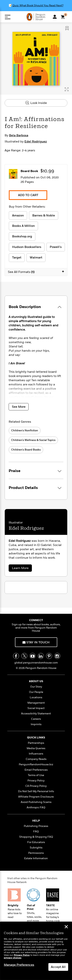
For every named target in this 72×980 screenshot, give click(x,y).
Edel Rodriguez (35, 141)
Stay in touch (38, 642)
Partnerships (36, 743)
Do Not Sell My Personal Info (36, 791)
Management (36, 703)
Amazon (18, 215)
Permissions (36, 853)
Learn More (21, 569)
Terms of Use (36, 775)
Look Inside (38, 103)
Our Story (36, 686)
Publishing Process (36, 826)
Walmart (36, 257)
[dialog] (36, 951)
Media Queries (36, 748)
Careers (36, 719)
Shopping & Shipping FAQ (36, 837)
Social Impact (36, 708)
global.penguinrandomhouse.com (36, 662)
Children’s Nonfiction (24, 430)
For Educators (36, 842)
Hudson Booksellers (26, 247)
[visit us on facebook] (16, 656)
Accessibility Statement (36, 713)
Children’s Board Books (26, 449)
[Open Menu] (8, 17)
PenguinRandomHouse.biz (36, 764)
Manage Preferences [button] (19, 965)
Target (16, 257)
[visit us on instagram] (57, 656)
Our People (36, 692)
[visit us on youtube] (33, 656)
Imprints (36, 724)
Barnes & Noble (43, 215)
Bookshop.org (22, 236)
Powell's (56, 247)
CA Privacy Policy (36, 786)
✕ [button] (66, 927)
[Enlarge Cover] (67, 89)
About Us (36, 681)
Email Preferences (36, 770)
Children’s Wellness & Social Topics (33, 440)
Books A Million (23, 226)
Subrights (36, 847)
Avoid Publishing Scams (36, 802)
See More (19, 407)
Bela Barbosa (18, 135)
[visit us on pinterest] (49, 656)
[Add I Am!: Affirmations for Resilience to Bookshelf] (67, 28)
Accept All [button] (58, 967)
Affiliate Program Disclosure (36, 797)
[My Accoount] (55, 16)
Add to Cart (28, 195)
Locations (36, 697)
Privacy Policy (36, 780)
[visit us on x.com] (24, 656)
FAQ (36, 831)
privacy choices (12, 957)
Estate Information (36, 858)
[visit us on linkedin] (41, 656)
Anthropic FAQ (36, 807)
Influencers (36, 754)
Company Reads (36, 759)
